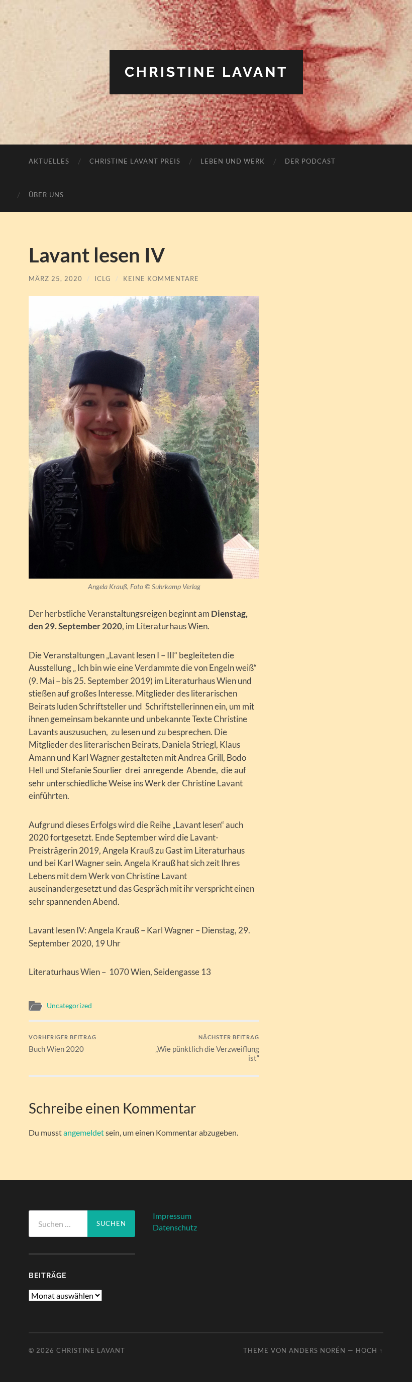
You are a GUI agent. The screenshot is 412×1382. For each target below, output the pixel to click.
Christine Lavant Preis (134, 161)
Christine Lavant (206, 72)
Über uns (46, 195)
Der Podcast (310, 161)
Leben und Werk (232, 161)
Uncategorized (69, 1006)
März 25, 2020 (55, 278)
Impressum (172, 1215)
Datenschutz (175, 1227)
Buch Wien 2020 (62, 1043)
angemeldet (83, 1132)
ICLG (102, 278)
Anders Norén (317, 1350)
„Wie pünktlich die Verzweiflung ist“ (207, 1048)
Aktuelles (49, 161)
